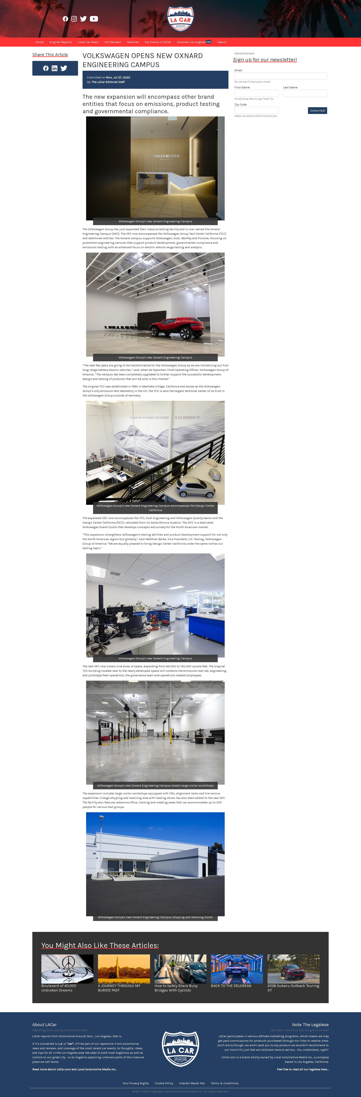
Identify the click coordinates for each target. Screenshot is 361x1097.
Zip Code (240, 104)
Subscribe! (317, 110)
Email (238, 70)
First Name (242, 87)
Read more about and (74, 1069)
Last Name (290, 87)
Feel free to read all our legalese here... (303, 1069)
